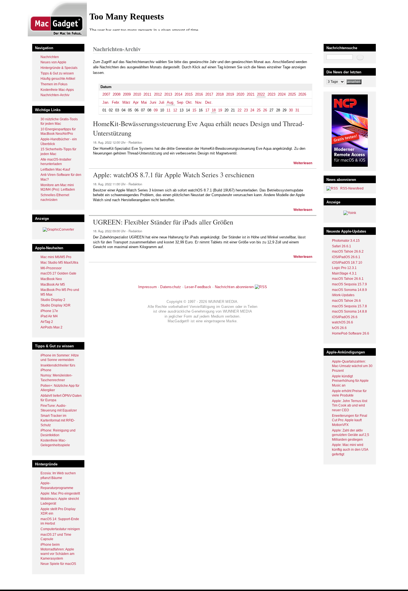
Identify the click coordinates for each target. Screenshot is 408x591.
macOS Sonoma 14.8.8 (349, 311)
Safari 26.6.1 (341, 246)
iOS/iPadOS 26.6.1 (346, 257)
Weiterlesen (302, 163)
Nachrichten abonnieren (234, 287)
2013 (168, 94)
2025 (292, 94)
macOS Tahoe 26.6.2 (348, 251)
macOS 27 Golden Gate (58, 273)
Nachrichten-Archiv (55, 95)
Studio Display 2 (53, 300)
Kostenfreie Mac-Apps (57, 90)
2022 (126, 37)
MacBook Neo (51, 279)
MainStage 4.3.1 (344, 273)
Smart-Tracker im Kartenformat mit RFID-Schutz (58, 420)
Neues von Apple (53, 62)
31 (297, 110)
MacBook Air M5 (53, 284)
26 (265, 110)
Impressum (147, 287)
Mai (144, 102)
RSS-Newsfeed (352, 188)
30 (291, 110)
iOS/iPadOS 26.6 (344, 317)
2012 (158, 94)
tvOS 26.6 (339, 328)
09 (156, 110)
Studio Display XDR (55, 305)
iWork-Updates (343, 295)
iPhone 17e (49, 311)
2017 (209, 94)
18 (214, 110)
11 (168, 110)
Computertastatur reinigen (60, 529)
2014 (178, 94)
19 (220, 110)
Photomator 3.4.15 (346, 241)
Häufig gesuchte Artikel (58, 79)
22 (239, 110)
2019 (230, 94)
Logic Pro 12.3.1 (344, 268)
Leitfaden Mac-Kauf (55, 169)
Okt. (189, 102)
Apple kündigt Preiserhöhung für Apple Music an (350, 380)
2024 (282, 94)
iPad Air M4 (49, 316)
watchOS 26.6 (342, 322)
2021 (251, 94)
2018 (220, 94)
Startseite (100, 37)
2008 (116, 94)
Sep (180, 102)
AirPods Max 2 (51, 327)
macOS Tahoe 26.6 (346, 301)
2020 (240, 94)
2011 (147, 94)
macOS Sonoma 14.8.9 (349, 290)
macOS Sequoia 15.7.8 (349, 306)
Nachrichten (50, 57)
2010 (137, 94)
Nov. (198, 102)
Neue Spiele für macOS (58, 564)
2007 (106, 94)
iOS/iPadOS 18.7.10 (347, 263)
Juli (161, 102)
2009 (127, 94)
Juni (153, 102)
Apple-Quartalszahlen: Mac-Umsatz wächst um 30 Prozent (352, 366)
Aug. (170, 102)
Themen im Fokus (54, 84)
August (138, 37)
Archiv (114, 37)
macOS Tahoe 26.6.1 (348, 279)
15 (194, 110)
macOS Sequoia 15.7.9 (349, 284)
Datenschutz (170, 287)
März (126, 102)
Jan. (105, 102)
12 (175, 110)
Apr (135, 102)
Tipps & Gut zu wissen (57, 73)
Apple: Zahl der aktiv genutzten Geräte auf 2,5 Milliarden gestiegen (350, 435)
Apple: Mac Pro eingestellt (60, 493)
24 (252, 110)
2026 (302, 94)
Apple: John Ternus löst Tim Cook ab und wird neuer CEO (349, 405)
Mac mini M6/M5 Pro (56, 257)
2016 (199, 94)
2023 (271, 94)
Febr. (116, 102)
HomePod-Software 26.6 (350, 333)
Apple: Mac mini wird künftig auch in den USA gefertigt (350, 449)
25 (259, 110)
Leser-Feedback (198, 287)
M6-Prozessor (51, 268)
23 (246, 110)
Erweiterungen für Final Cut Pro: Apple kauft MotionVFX (349, 420)
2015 (189, 94)
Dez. (209, 102)
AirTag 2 (47, 322)
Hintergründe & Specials (59, 68)
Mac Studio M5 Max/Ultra (59, 263)
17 (207, 110)
